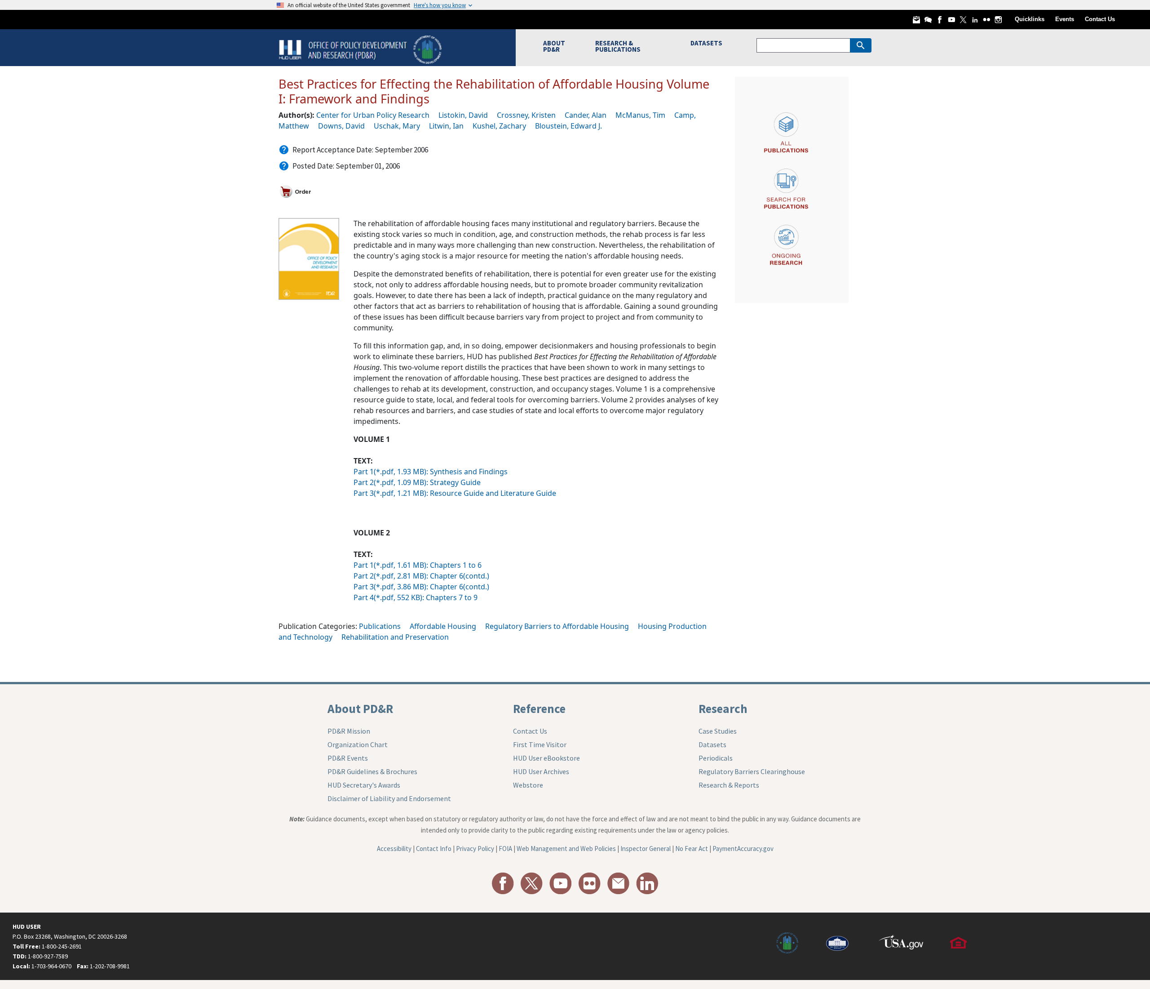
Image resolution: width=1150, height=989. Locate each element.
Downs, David (341, 126)
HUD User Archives (541, 771)
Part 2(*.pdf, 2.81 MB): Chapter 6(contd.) (421, 576)
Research (723, 708)
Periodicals (716, 757)
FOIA (505, 848)
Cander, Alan (585, 115)
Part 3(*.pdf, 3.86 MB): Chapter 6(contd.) (421, 587)
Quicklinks (1029, 19)
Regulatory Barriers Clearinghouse (752, 771)
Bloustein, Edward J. (568, 126)
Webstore (528, 784)
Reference (539, 708)
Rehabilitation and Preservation (395, 637)
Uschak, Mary (397, 126)
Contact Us (1100, 19)
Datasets (712, 744)
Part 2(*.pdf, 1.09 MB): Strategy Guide (417, 482)
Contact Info (433, 848)
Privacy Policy (475, 848)
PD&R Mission (348, 730)
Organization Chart (357, 744)
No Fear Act (691, 848)
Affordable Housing (443, 626)
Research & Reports (729, 784)
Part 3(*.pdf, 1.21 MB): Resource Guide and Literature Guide (455, 493)
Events (1064, 19)
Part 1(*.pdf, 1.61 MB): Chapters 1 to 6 (418, 565)
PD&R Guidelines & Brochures (372, 771)
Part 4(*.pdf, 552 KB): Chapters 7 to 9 (416, 597)
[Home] (361, 48)
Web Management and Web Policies (566, 848)
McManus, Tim (640, 115)
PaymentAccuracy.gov (743, 848)
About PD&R (360, 708)
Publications (380, 626)
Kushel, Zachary (499, 126)
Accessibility (394, 848)
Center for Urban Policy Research (372, 115)
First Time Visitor (539, 744)
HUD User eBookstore (546, 757)
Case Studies (718, 730)
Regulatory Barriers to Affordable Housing (557, 626)
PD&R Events (347, 757)
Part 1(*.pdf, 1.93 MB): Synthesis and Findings (431, 472)
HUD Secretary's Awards (363, 784)
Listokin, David (463, 115)
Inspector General (645, 848)
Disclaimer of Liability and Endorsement (389, 798)
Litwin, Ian (446, 126)
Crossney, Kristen (526, 115)
